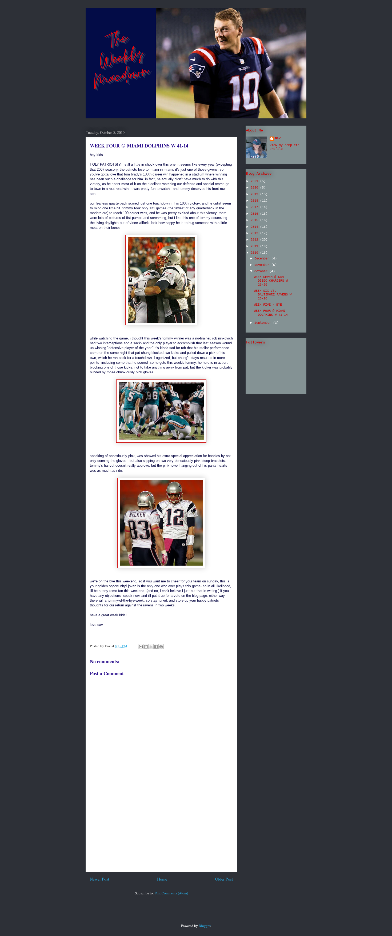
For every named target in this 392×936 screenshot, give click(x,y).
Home (162, 879)
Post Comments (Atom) (171, 893)
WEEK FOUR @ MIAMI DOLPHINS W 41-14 (139, 145)
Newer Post (99, 879)
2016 (255, 214)
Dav (278, 138)
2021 (255, 181)
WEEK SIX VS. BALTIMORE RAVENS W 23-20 (272, 295)
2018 (255, 201)
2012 (255, 240)
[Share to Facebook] (156, 646)
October (261, 271)
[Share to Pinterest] (161, 646)
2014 (255, 227)
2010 (255, 253)
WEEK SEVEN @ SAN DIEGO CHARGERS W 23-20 (271, 281)
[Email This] (140, 646)
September (263, 323)
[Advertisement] (161, 834)
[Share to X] (151, 646)
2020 (255, 188)
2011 (255, 246)
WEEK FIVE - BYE (268, 305)
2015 (255, 220)
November (262, 265)
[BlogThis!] (146, 646)
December (262, 259)
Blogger (204, 925)
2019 (255, 194)
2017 (255, 207)
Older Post (224, 879)
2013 (255, 233)
